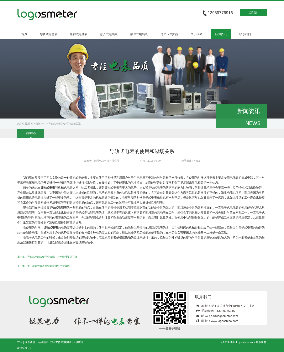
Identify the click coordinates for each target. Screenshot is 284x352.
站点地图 (43, 342)
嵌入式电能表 (109, 34)
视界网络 (66, 342)
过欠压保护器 (169, 34)
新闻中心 (41, 123)
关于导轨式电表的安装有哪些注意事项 (48, 266)
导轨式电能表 (48, 34)
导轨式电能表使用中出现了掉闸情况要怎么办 (52, 256)
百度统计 (78, 342)
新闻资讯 (221, 34)
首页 (24, 34)
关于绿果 (196, 34)
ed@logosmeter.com (224, 315)
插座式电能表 (139, 34)
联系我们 (253, 12)
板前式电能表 (79, 34)
